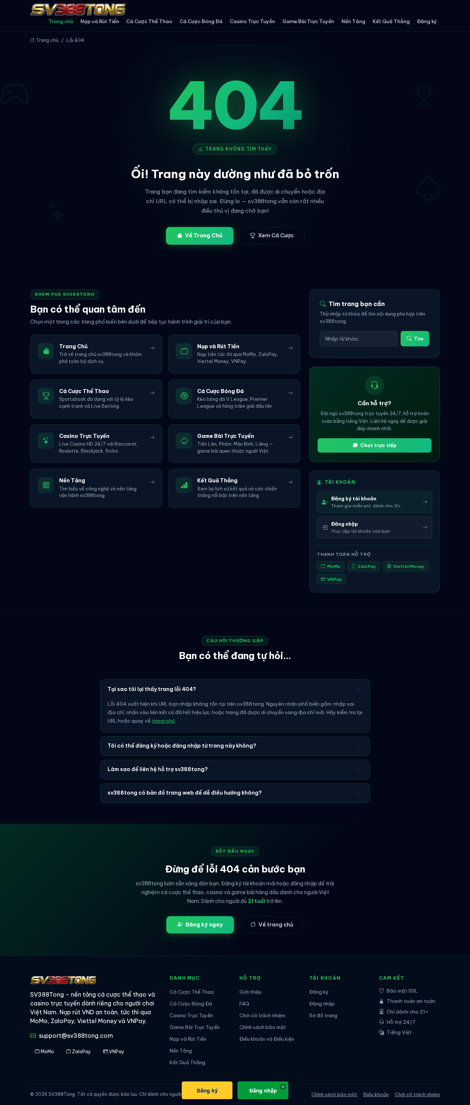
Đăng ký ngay (204, 924)
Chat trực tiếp (378, 445)
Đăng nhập (322, 1004)
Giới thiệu (250, 992)
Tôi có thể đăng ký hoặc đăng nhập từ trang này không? (182, 745)
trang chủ (163, 721)
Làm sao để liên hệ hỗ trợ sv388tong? (158, 769)
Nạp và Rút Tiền (99, 21)
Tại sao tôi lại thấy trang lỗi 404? (152, 689)
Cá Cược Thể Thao (149, 21)
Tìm (418, 338)
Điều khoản (376, 1094)
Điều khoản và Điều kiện (266, 1039)
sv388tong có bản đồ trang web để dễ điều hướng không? (185, 792)
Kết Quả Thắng (391, 21)
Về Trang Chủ (204, 235)
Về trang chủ (275, 924)
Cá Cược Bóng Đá (201, 21)
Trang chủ (60, 21)
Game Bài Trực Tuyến (308, 21)
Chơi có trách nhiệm (262, 1015)
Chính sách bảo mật (262, 1027)
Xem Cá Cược (276, 235)
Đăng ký (427, 21)
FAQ (244, 1004)
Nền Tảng (353, 21)
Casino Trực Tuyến (252, 21)
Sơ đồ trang (323, 1015)
